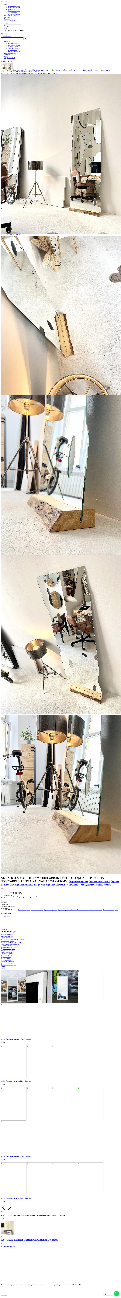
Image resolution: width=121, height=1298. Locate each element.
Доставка (7, 17)
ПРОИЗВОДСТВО (10, 15)
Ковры (3, 966)
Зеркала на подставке (50, 910)
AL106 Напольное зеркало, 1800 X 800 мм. (16, 1156)
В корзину (4, 902)
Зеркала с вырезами (55, 884)
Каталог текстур (5, 1277)
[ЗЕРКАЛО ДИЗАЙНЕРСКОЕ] (61, 70)
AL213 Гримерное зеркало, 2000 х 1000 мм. (16, 1198)
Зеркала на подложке (7, 941)
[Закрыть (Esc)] (1, 1295)
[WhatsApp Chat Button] (116, 1293)
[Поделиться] (3, 1295)
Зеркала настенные (6, 937)
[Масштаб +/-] (6, 1295)
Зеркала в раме (12, 12)
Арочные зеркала (13, 9)
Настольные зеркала (14, 7)
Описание (7, 916)
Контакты (7, 19)
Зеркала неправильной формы (30, 884)
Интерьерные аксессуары (8, 965)
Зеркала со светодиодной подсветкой (12, 939)
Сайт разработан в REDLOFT (10, 1286)
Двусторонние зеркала (8, 949)
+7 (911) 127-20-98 (9, 20)
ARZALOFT (4, 1)
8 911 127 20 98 (48, 1285)
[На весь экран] (5, 1295)
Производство (5, 1279)
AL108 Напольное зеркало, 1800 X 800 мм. (16, 1039)
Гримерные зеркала (14, 11)
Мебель (3, 968)
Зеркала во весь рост (99, 881)
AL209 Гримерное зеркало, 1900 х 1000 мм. (16, 1081)
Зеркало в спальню (6, 952)
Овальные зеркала (6, 960)
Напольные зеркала (14, 6)
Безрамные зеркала (78, 881)
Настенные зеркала (14, 14)
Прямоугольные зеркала (99, 884)
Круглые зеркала (6, 957)
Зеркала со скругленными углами (11, 942)
